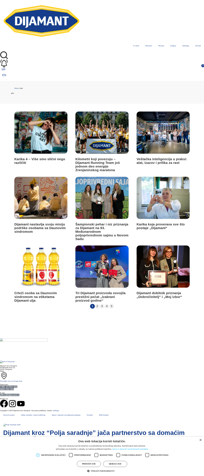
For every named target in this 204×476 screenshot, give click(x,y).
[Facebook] (4, 404)
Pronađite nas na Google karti (11, 381)
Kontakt (90, 415)
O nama (136, 46)
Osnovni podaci (9, 415)
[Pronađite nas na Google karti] (4, 376)
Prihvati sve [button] (89, 464)
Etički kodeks (104, 415)
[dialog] (102, 456)
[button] (102, 470)
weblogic (56, 410)
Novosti (198, 46)
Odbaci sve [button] (115, 464)
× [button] (200, 440)
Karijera (173, 46)
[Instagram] (12, 404)
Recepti (161, 46)
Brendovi (149, 46)
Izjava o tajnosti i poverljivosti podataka (66, 415)
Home (16, 88)
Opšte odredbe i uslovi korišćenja (33, 415)
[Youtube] (21, 404)
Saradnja (185, 46)
